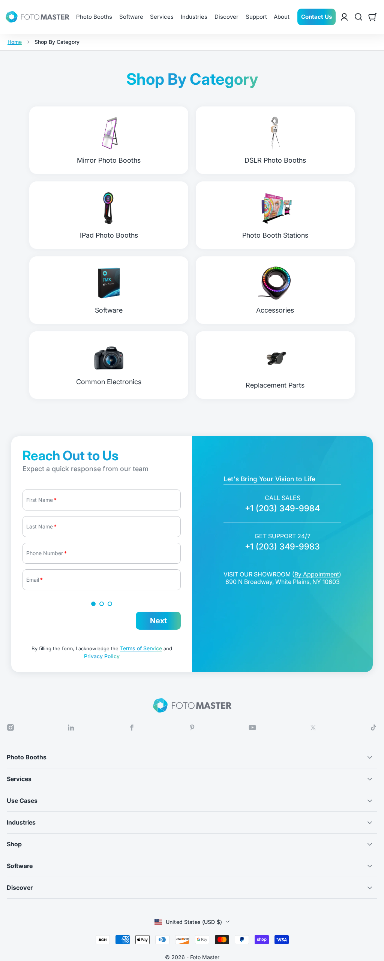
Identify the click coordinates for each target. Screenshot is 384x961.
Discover (226, 16)
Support (256, 16)
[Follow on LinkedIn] (71, 728)
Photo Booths (94, 16)
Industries (194, 16)
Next (158, 620)
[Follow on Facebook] (131, 728)
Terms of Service (141, 648)
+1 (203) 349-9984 (282, 508)
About (282, 16)
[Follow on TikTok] (373, 727)
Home (15, 42)
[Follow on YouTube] (252, 727)
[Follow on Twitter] (313, 728)
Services (162, 16)
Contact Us (316, 16)
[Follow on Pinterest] (192, 728)
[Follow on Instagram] (10, 728)
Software (131, 16)
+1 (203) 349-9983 (282, 546)
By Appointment (316, 574)
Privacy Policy (102, 656)
